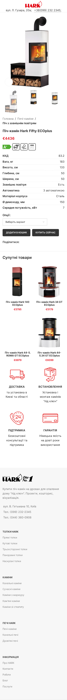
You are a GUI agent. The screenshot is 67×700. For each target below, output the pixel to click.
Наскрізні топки (12, 561)
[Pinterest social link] (29, 242)
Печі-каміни (25, 118)
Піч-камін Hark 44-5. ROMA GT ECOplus (18, 354)
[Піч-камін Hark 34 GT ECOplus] (49, 281)
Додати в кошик (16, 232)
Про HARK (8, 662)
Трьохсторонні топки (15, 549)
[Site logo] (33, 4)
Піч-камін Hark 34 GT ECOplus (49, 303)
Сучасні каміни (11, 589)
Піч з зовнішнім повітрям (19, 123)
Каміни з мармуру (13, 594)
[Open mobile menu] (4, 4)
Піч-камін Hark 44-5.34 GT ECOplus (49, 354)
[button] (6, 52)
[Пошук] (63, 4)
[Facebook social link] (21, 242)
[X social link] (25, 242)
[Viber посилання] (37, 242)
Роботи (7, 674)
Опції (6, 215)
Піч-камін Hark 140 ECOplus (17, 303)
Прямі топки (10, 537)
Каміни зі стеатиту (13, 606)
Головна (8, 118)
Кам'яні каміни (11, 600)
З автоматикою (53, 190)
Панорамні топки (13, 555)
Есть (61, 184)
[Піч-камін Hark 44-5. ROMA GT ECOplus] (18, 332)
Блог (5, 680)
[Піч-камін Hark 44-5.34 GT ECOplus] (49, 332)
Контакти (8, 668)
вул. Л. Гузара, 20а (18, 10)
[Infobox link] (17, 383)
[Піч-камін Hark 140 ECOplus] (18, 281)
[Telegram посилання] (33, 242)
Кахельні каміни (12, 583)
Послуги (7, 686)
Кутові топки (10, 543)
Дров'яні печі (10, 640)
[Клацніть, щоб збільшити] (9, 82)
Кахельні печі (10, 634)
